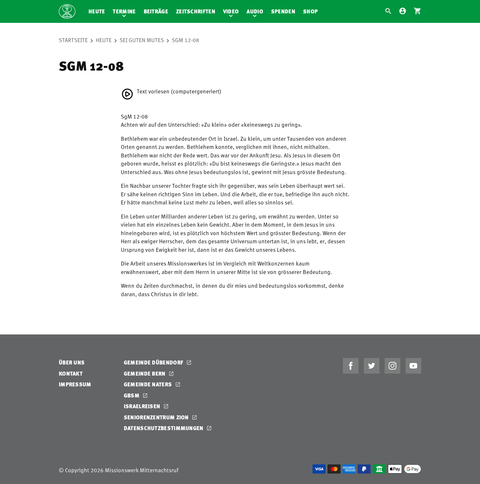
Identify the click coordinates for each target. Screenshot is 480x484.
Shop (310, 11)
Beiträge (156, 11)
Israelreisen (143, 406)
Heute (96, 11)
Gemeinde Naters (148, 384)
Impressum (75, 384)
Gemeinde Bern (145, 373)
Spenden (283, 11)
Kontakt (71, 373)
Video (231, 11)
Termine (124, 11)
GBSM (132, 395)
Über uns (72, 362)
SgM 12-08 (185, 40)
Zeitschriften (195, 11)
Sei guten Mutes (142, 40)
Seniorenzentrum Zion (157, 417)
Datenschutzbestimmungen (164, 428)
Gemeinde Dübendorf (154, 362)
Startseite (73, 40)
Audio (255, 11)
